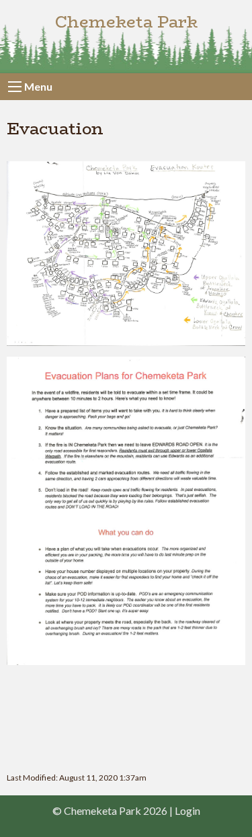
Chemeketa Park (126, 21)
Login (187, 810)
